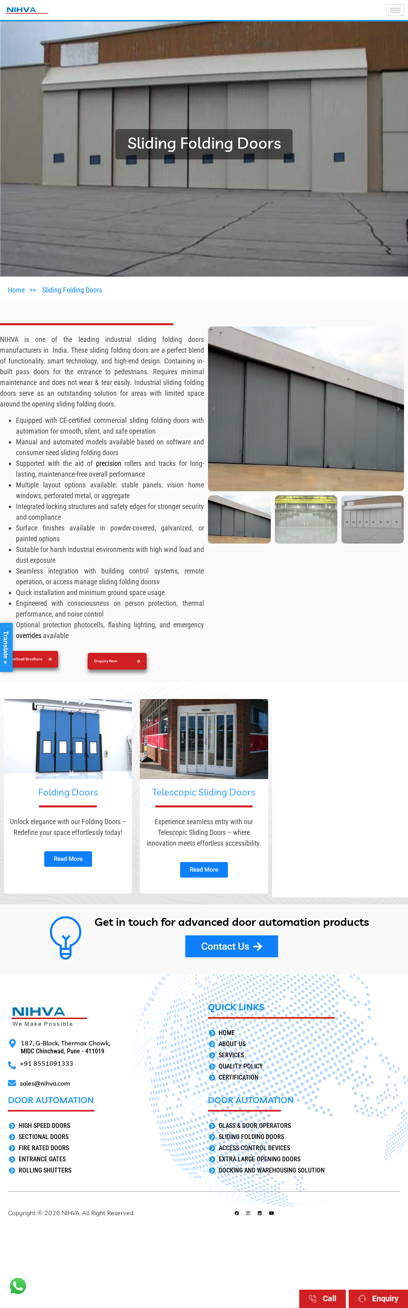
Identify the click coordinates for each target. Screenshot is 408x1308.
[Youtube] (271, 1213)
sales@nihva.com (45, 1083)
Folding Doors (68, 792)
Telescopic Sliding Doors (203, 792)
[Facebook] (237, 1213)
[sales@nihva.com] (12, 1083)
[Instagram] (248, 1213)
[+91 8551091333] (12, 1065)
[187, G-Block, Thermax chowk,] (12, 1043)
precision (110, 463)
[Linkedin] (260, 1213)
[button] (117, 661)
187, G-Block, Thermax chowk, (65, 1043)
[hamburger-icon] (395, 10)
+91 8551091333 (46, 1063)
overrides (29, 635)
